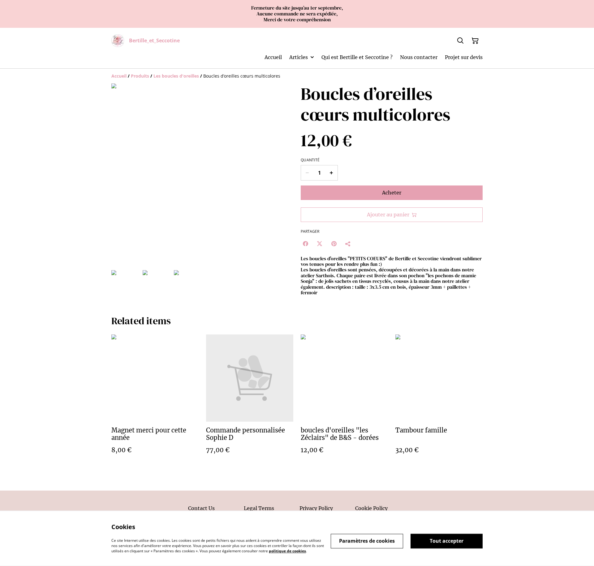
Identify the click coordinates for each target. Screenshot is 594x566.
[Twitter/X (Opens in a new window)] (319, 243)
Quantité (310, 160)
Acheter (391, 192)
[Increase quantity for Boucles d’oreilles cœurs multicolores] (331, 173)
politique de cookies (287, 550)
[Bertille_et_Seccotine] (117, 40)
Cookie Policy (371, 508)
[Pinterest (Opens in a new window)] (333, 243)
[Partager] (348, 243)
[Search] (460, 41)
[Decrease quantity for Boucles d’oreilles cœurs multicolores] (307, 173)
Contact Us (201, 508)
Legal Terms (259, 508)
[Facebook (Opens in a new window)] (305, 243)
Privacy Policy (316, 508)
